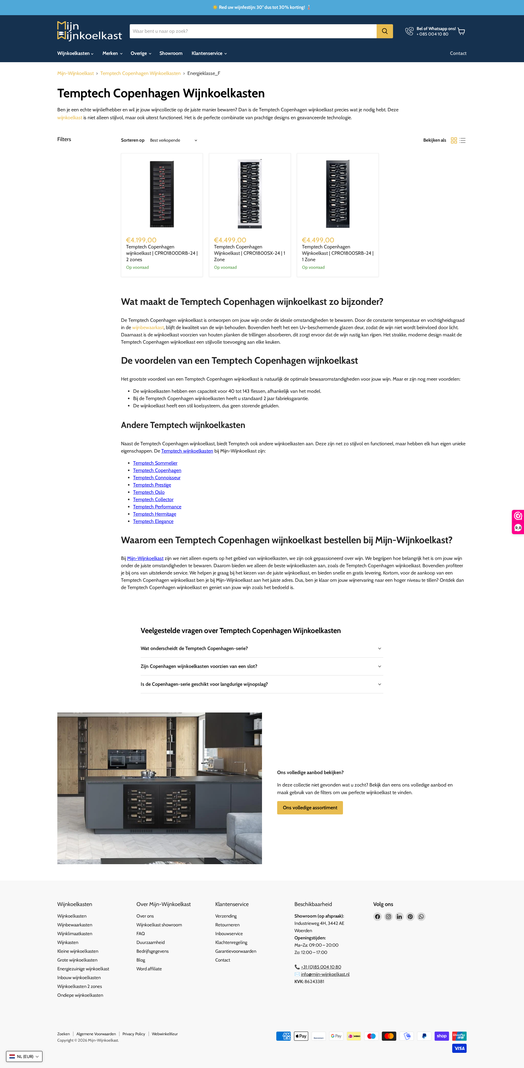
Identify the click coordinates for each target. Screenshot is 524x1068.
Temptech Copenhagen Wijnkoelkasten (140, 73)
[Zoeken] (385, 31)
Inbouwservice (229, 933)
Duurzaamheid (150, 942)
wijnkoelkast (69, 117)
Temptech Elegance (153, 521)
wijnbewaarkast (148, 327)
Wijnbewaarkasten (74, 925)
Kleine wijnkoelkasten (77, 951)
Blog (140, 960)
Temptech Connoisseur (156, 477)
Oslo (149, 492)
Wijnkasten (67, 942)
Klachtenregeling (231, 942)
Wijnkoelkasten (74, 53)
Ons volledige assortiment (310, 807)
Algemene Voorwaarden (96, 1033)
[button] (24, 1056)
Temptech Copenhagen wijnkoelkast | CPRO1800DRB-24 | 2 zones (162, 253)
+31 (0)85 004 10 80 (321, 967)
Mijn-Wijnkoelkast (75, 73)
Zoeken (63, 1033)
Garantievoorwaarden (235, 951)
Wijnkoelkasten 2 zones (79, 986)
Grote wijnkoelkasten (77, 960)
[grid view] (454, 140)
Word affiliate (149, 969)
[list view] (462, 140)
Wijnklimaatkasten (74, 933)
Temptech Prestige (152, 485)
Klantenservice (207, 53)
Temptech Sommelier (155, 463)
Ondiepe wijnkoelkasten (80, 995)
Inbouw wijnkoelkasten (79, 977)
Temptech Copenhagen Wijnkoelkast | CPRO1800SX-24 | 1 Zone (249, 253)
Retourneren (227, 925)
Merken (110, 53)
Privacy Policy (134, 1033)
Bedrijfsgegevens (152, 951)
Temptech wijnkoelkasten (187, 451)
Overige (139, 53)
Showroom (171, 53)
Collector (153, 499)
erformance (157, 507)
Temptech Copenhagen (157, 470)
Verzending (226, 916)
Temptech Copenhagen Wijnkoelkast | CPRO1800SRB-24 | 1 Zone (338, 253)
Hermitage (154, 514)
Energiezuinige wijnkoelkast (83, 969)
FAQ (140, 933)
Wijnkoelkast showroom (159, 925)
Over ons (145, 916)
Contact (458, 53)
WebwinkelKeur (165, 1033)
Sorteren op (133, 140)
